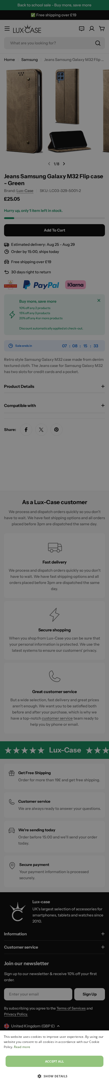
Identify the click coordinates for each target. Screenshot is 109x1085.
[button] (54, 1076)
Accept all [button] (54, 1061)
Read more (22, 1047)
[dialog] (54, 1057)
